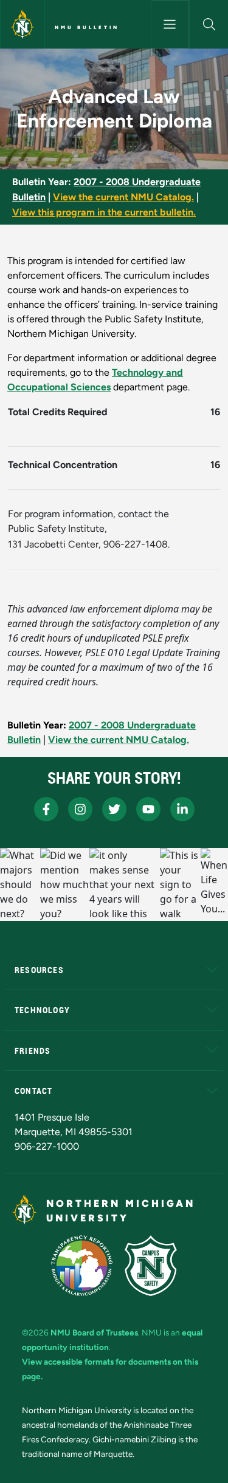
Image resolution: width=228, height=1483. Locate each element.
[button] (209, 24)
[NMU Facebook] (46, 809)
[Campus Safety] (151, 1265)
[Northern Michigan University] (22, 24)
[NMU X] (114, 809)
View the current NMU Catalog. (123, 197)
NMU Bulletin (87, 27)
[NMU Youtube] (148, 809)
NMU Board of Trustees (94, 1332)
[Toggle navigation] (170, 24)
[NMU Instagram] (80, 809)
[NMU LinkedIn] (182, 809)
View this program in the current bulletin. (104, 212)
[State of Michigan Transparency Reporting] (81, 1265)
